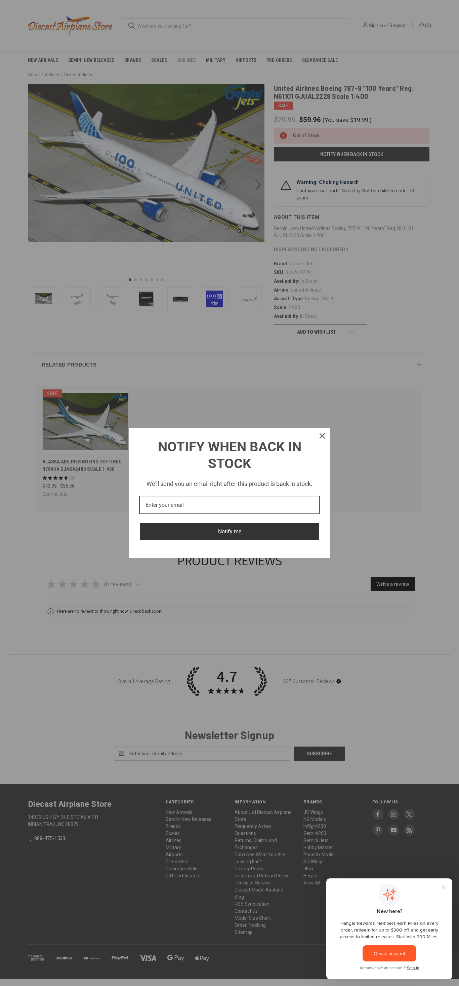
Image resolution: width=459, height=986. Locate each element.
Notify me (229, 531)
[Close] (322, 436)
